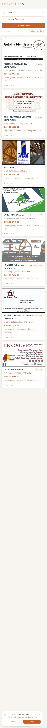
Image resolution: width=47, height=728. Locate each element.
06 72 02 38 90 (12, 127)
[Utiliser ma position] (43, 13)
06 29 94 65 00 (12, 376)
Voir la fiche (10, 85)
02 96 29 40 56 (12, 222)
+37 (37, 279)
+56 (15, 333)
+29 (40, 380)
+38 (5, 81)
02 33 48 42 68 (12, 174)
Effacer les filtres (37, 31)
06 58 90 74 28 (12, 74)
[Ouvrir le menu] (42, 4)
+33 (37, 178)
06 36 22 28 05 (12, 325)
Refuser (13, 722)
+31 (40, 131)
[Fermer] (40, 714)
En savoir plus (32, 717)
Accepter (32, 722)
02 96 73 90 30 (12, 275)
